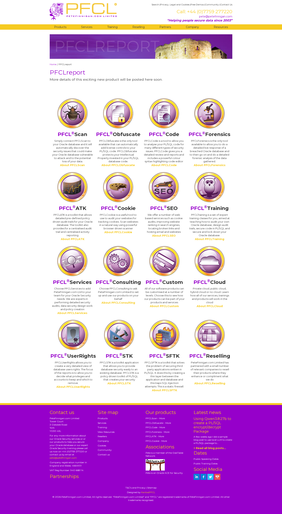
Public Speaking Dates (206, 458)
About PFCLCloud (210, 306)
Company (192, 27)
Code (164, 134)
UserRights (73, 356)
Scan (72, 134)
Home (53, 64)
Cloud (210, 282)
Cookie (118, 208)
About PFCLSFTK (164, 390)
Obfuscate (118, 134)
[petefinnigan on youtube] (217, 477)
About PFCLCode (164, 165)
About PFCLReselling (209, 383)
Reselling (138, 27)
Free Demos (197, 4)
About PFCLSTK (119, 383)
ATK (72, 208)
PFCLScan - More (155, 418)
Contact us (104, 454)
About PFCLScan (72, 165)
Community (212, 4)
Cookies (102, 445)
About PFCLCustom (164, 306)
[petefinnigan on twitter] (210, 477)
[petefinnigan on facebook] (203, 477)
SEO (164, 208)
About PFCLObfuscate (118, 165)
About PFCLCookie (118, 232)
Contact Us (226, 4)
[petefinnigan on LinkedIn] (197, 477)
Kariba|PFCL (148, 492)
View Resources (106, 431)
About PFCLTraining (209, 239)
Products (60, 27)
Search (155, 4)
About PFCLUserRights (73, 387)
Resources (221, 27)
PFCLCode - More (155, 427)
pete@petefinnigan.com (215, 16)
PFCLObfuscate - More (158, 422)
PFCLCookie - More (156, 440)
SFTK (164, 356)
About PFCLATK (72, 239)
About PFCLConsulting (118, 302)
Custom (164, 282)
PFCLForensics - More (157, 431)
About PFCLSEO (164, 235)
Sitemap (152, 487)
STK (119, 356)
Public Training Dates (206, 463)
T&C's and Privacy (135, 487)
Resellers (102, 436)
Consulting (118, 282)
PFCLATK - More (155, 436)
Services (86, 27)
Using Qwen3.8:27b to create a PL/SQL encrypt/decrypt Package (212, 425)
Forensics (209, 134)
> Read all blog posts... (210, 448)
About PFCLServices (72, 313)
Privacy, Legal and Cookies (175, 4)
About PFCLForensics (209, 165)
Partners (165, 27)
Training (112, 27)
